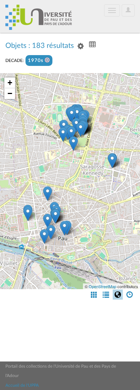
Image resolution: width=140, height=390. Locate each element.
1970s (36, 60)
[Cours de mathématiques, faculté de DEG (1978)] (71, 115)
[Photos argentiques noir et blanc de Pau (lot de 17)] (64, 228)
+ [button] (10, 82)
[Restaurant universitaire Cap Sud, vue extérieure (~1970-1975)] (71, 133)
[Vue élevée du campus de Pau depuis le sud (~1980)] (73, 143)
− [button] (10, 93)
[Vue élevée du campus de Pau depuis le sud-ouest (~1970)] (63, 134)
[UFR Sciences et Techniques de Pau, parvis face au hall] (80, 129)
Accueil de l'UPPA (22, 385)
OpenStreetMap (102, 286)
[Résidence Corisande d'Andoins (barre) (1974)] (112, 160)
